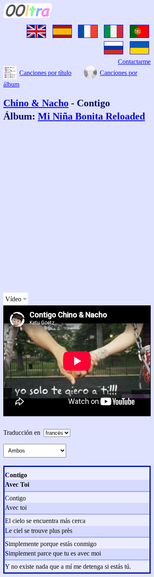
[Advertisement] (77, 208)
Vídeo (13, 299)
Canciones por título (45, 72)
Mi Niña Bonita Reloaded (91, 116)
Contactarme (134, 61)
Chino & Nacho (36, 103)
